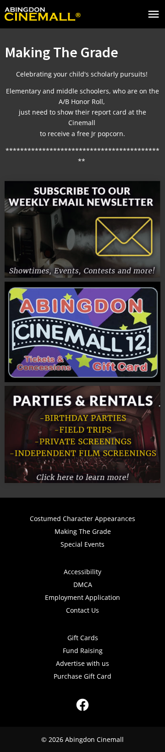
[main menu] (153, 14)
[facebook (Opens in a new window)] (82, 704)
